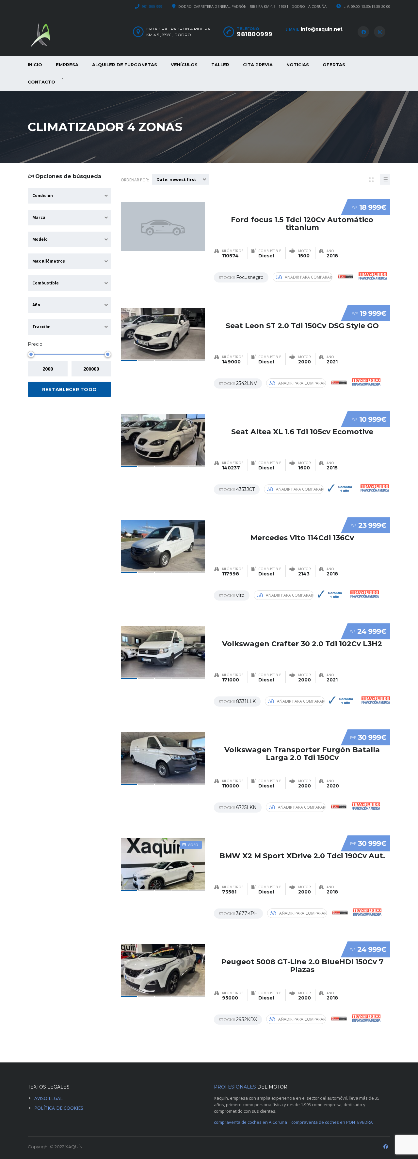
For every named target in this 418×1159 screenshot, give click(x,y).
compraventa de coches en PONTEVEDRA (332, 1122)
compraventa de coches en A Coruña (250, 1122)
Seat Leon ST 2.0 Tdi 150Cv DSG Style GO (302, 325)
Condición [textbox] (42, 195)
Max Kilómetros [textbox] (48, 261)
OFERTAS (334, 64)
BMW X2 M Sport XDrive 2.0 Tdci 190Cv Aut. (302, 855)
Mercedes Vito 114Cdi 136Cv (302, 537)
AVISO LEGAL (48, 1098)
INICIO (35, 64)
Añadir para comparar (308, 277)
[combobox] (69, 196)
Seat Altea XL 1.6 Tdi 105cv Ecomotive (302, 431)
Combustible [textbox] (45, 283)
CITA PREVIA (258, 64)
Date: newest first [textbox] (176, 179)
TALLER (220, 64)
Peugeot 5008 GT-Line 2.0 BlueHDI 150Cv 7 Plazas (302, 965)
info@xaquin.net (322, 29)
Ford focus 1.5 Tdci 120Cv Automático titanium (302, 223)
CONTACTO (41, 81)
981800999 (255, 34)
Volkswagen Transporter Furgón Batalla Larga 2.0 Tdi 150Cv (302, 753)
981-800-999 (152, 6)
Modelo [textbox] (40, 239)
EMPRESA (67, 64)
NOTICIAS (297, 64)
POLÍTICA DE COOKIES (58, 1108)
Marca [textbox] (38, 217)
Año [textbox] (36, 305)
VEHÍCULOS (184, 64)
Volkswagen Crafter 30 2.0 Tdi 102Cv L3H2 (302, 643)
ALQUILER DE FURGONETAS (124, 64)
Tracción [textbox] (41, 326)
